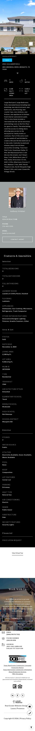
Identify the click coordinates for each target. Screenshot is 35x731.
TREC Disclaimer (17, 674)
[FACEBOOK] (17, 695)
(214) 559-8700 (11, 640)
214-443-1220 (7, 226)
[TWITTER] (22, 695)
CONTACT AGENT (17, 239)
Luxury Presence (17, 708)
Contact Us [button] (18, 618)
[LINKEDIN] (12, 695)
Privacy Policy (25, 718)
